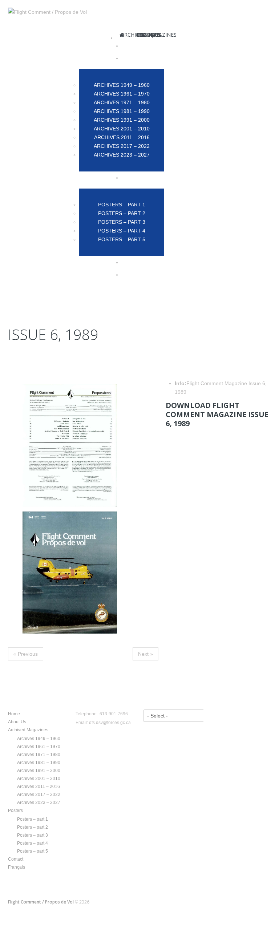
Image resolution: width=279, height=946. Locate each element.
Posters (15, 810)
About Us (17, 721)
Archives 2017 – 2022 (38, 794)
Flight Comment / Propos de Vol (41, 902)
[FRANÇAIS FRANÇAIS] (151, 274)
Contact (15, 859)
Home (14, 713)
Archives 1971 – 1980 (38, 754)
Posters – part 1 (32, 819)
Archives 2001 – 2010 (38, 778)
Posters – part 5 (32, 851)
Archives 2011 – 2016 (38, 786)
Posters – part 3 (32, 835)
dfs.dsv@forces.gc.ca (110, 722)
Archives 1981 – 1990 (38, 762)
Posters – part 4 (32, 843)
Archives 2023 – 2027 (38, 802)
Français (16, 867)
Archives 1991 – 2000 (38, 770)
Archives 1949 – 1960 (38, 738)
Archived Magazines (28, 729)
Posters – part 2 (32, 827)
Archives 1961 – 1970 (38, 746)
